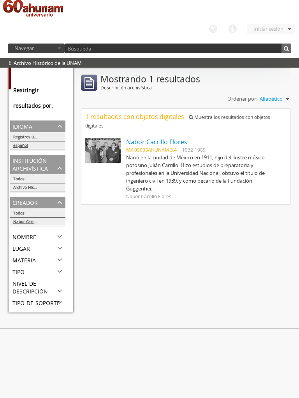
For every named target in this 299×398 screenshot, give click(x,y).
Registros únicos (28, 137)
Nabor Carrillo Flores (32, 221)
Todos (19, 179)
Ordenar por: (242, 98)
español (20, 145)
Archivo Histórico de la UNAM (39, 187)
